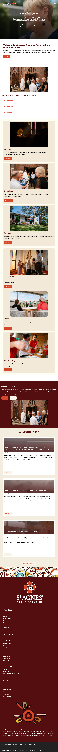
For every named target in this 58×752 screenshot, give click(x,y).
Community (7, 658)
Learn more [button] (8, 158)
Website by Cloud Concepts (25, 745)
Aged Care (6, 656)
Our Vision (6, 648)
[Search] (36, 3)
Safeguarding (7, 646)
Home (5, 616)
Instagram (7, 696)
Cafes (5, 669)
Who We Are (7, 643)
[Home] (9, 3)
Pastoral (6, 654)
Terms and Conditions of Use (20, 750)
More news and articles (29, 563)
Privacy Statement (7, 750)
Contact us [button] (6, 56)
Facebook (7, 694)
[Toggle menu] (54, 3)
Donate (5, 621)
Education (6, 660)
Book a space (7, 671)
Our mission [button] (8, 106)
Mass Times (7, 618)
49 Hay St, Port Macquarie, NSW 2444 (15, 692)
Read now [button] (13, 398)
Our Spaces (7, 666)
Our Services (8, 651)
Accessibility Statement (36, 750)
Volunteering (7, 627)
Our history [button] (8, 101)
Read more (8, 472)
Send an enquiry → (9, 689)
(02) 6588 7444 (10, 687)
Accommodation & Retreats (11, 673)
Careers (5, 625)
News (5, 623)
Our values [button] (7, 112)
